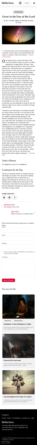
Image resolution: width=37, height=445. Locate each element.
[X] (15, 197)
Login (32, 418)
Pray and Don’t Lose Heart (12, 360)
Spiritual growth (18, 320)
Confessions (16, 418)
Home (4, 418)
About (9, 418)
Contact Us (26, 418)
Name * (4, 227)
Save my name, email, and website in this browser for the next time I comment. (19, 252)
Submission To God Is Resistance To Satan (17, 324)
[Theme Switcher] (34, 3)
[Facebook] (9, 197)
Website (4, 243)
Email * (4, 235)
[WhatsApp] (4, 197)
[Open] (20, 3)
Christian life (7, 320)
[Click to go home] (8, 422)
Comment (5, 257)
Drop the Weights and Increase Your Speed (17, 397)
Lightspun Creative (8, 439)
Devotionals (18, 12)
